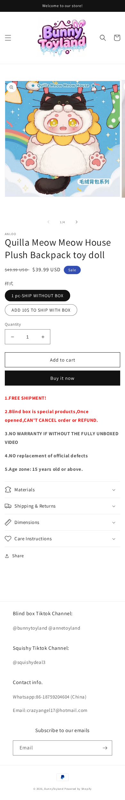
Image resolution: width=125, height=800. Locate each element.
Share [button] (18, 556)
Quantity (13, 324)
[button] (8, 38)
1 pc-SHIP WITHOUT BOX (37, 295)
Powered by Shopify (78, 788)
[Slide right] (77, 222)
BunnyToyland (53, 788)
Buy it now (62, 378)
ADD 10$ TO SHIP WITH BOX (41, 310)
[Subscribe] (105, 747)
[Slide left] (48, 222)
